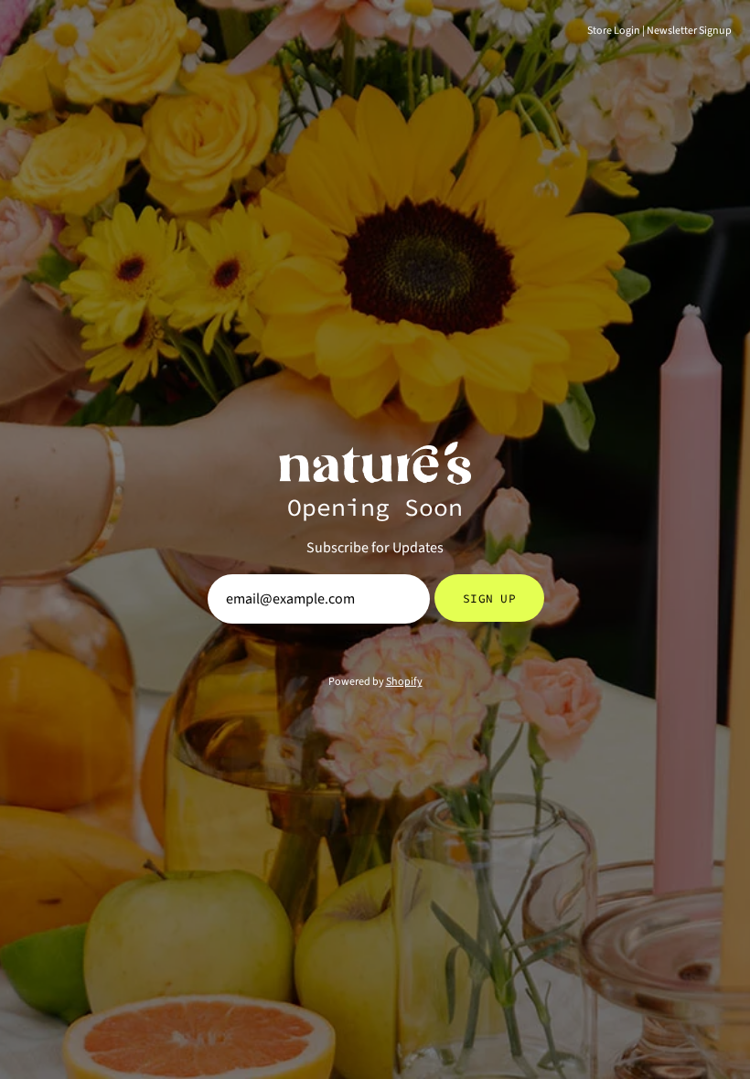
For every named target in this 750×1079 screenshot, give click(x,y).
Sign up (489, 598)
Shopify (404, 681)
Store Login (613, 30)
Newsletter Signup (689, 30)
